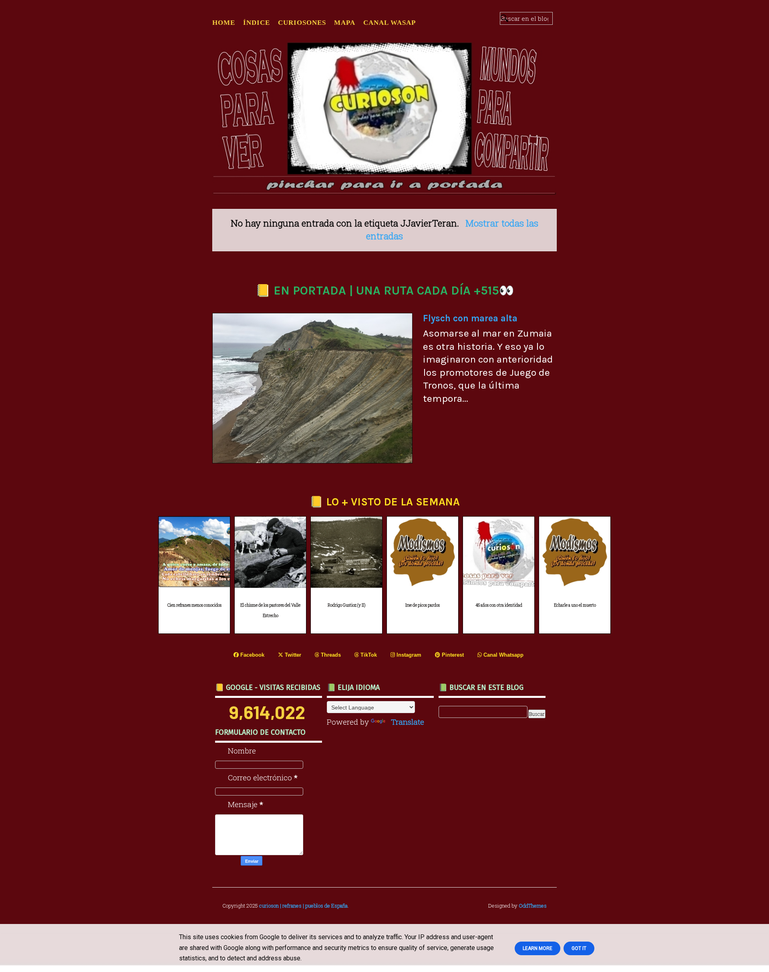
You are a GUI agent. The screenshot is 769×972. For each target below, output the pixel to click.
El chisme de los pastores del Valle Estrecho (270, 611)
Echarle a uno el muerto (575, 605)
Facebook (251, 655)
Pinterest (452, 655)
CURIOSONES (302, 22)
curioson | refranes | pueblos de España (303, 905)
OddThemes (533, 905)
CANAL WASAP (389, 22)
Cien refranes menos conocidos (194, 605)
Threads (330, 655)
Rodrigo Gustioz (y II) (346, 605)
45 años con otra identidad (498, 605)
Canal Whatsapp (502, 655)
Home (223, 22)
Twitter (292, 655)
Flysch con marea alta (470, 318)
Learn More (537, 948)
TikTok (368, 655)
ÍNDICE (256, 22)
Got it (579, 948)
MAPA (344, 22)
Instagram (408, 655)
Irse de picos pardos (422, 605)
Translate (407, 722)
